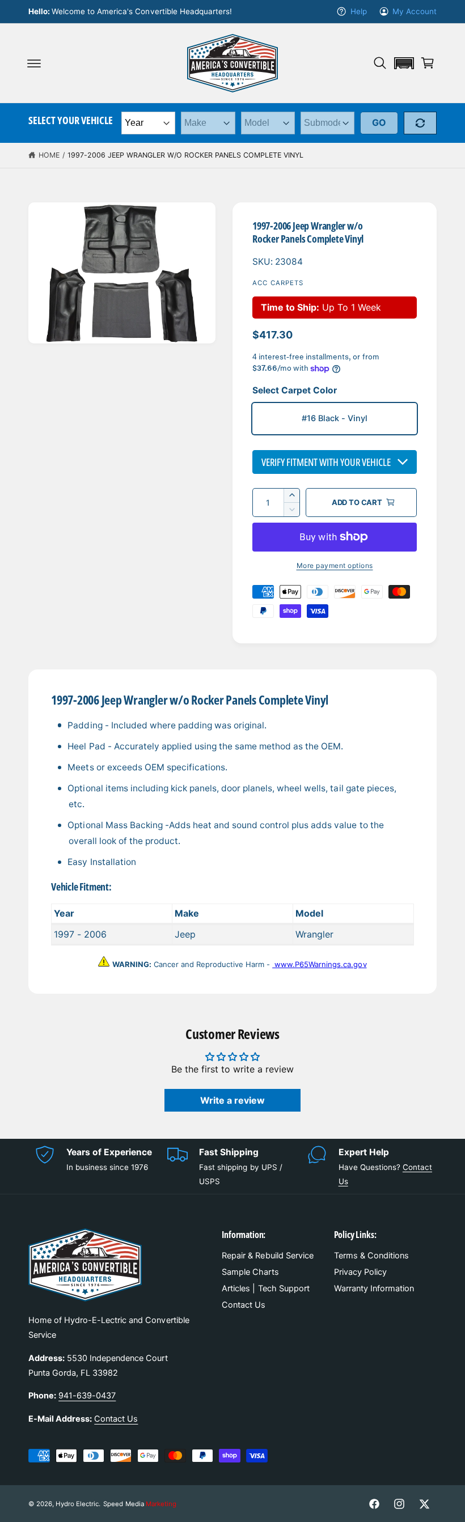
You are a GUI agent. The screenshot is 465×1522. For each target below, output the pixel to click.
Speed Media (139, 1504)
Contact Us (116, 1419)
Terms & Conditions (371, 1255)
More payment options (335, 565)
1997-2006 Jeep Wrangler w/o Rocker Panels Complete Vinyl (185, 155)
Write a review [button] (232, 1100)
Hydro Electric (77, 1504)
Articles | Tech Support (265, 1288)
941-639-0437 (87, 1395)
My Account (414, 11)
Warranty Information (374, 1288)
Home (49, 155)
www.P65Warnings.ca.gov (319, 964)
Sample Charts (250, 1272)
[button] (34, 62)
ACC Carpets (278, 283)
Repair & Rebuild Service (267, 1255)
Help (358, 11)
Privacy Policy (360, 1272)
